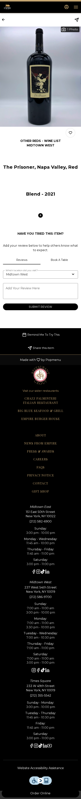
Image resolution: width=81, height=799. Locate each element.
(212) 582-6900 (40, 521)
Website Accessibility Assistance (40, 768)
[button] (4, 19)
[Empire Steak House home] (20, 7)
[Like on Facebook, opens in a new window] (33, 572)
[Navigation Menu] (76, 7)
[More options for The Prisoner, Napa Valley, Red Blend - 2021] (70, 132)
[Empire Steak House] (40, 375)
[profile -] (66, 7)
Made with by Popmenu (32, 359)
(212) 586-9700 (40, 597)
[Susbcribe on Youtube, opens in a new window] (49, 746)
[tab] (21, 259)
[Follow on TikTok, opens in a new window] (42, 572)
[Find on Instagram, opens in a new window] (38, 572)
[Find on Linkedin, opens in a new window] (47, 572)
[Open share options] (76, 20)
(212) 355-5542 (40, 695)
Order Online (40, 793)
